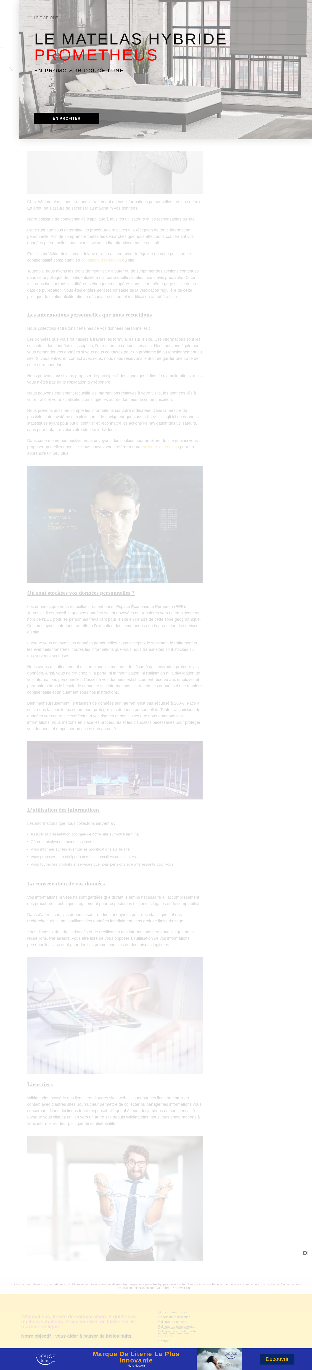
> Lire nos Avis (136, 1365)
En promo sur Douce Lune (79, 70)
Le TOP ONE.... (49, 18)
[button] (66, 118)
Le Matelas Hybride (130, 47)
